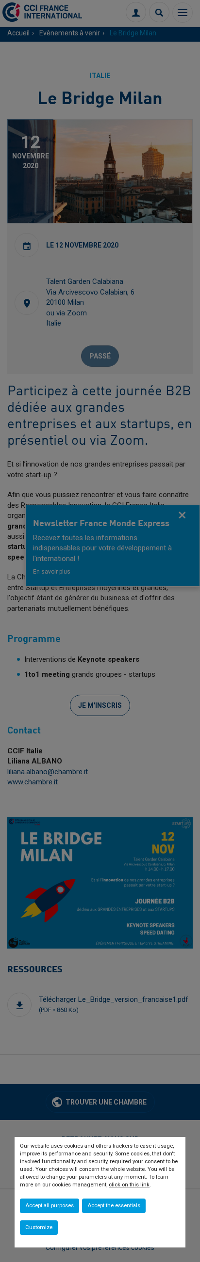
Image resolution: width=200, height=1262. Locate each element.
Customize (38, 1227)
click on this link (129, 1185)
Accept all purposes (49, 1205)
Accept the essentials (113, 1205)
